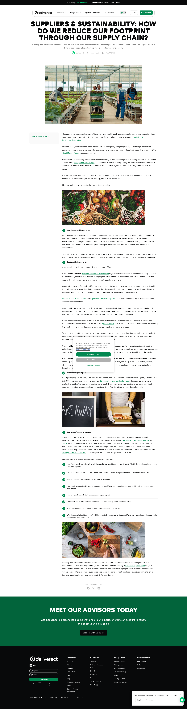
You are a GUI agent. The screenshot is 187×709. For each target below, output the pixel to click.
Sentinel (93, 661)
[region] (93, 354)
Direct (92, 671)
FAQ (68, 675)
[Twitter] (93, 588)
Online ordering (120, 672)
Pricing (69, 665)
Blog (68, 679)
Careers (70, 668)
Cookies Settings (93, 366)
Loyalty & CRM (119, 679)
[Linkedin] (98, 588)
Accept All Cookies (93, 354)
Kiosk (92, 678)
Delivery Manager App (97, 666)
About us (70, 661)
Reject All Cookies (93, 360)
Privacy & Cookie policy (83, 349)
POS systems (118, 665)
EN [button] (125, 13)
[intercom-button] (182, 700)
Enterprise (141, 668)
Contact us (71, 672)
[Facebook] (88, 588)
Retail (116, 675)
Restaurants (141, 661)
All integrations (119, 661)
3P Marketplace (119, 668)
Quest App (94, 685)
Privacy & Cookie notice (59, 697)
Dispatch (93, 674)
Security (80, 697)
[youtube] (34, 665)
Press (69, 686)
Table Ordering (95, 681)
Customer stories (73, 682)
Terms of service (35, 697)
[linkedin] (30, 665)
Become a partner (120, 682)
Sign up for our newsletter (72, 690)
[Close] (180, 694)
